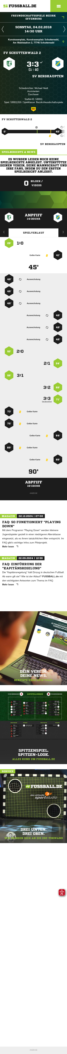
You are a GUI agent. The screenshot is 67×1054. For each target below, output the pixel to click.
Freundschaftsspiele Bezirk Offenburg (33, 17)
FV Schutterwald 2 (22, 52)
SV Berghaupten (48, 76)
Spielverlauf (33, 233)
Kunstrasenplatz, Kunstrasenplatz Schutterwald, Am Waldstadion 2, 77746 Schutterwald (33, 41)
